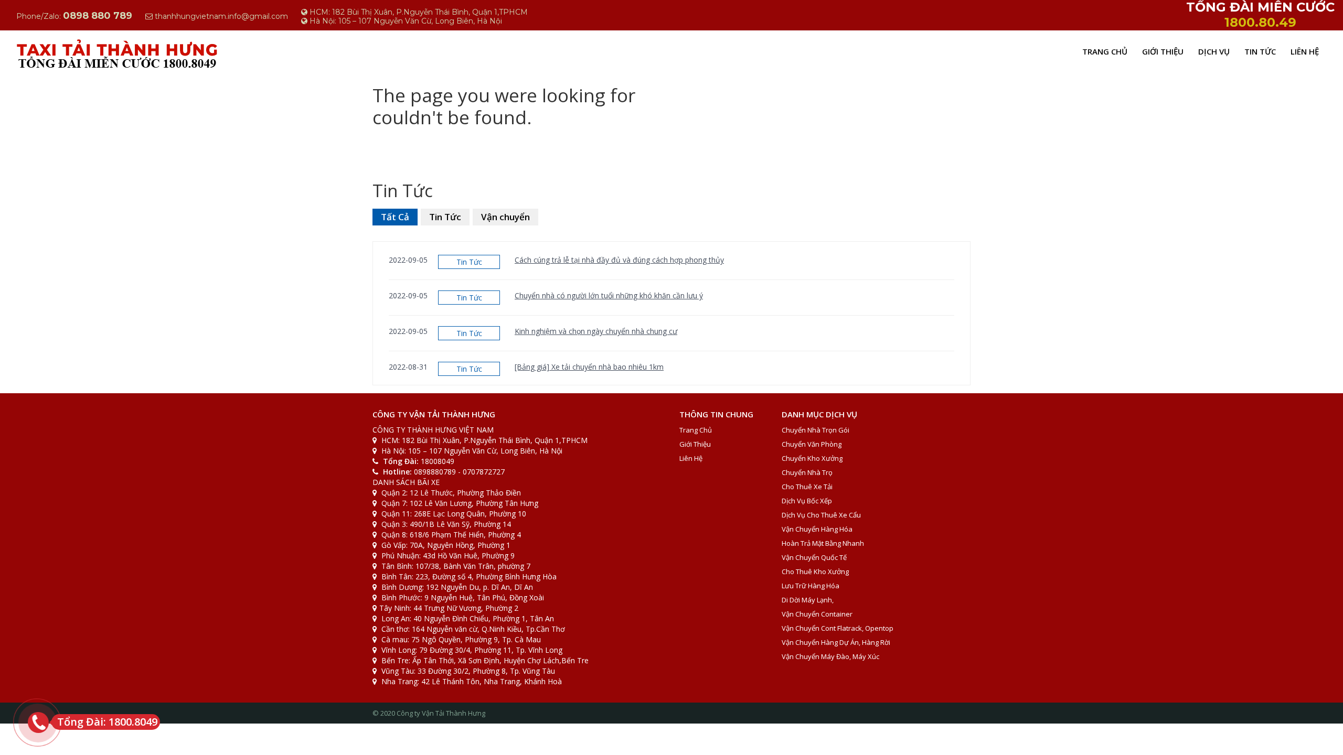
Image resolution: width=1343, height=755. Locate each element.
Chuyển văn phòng (811, 444)
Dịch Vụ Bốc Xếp (807, 500)
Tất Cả (395, 217)
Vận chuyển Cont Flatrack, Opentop (837, 628)
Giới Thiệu (1163, 51)
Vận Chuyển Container (817, 614)
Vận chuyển (505, 217)
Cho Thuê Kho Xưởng (815, 571)
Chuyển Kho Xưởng (812, 458)
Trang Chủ (1104, 51)
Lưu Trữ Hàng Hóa (810, 585)
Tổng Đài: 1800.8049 (107, 722)
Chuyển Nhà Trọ (807, 472)
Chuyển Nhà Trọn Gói (815, 430)
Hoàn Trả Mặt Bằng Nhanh (823, 543)
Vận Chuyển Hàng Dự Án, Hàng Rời (836, 642)
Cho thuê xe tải (807, 486)
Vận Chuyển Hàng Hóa (817, 529)
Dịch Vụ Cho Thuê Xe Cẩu (821, 515)
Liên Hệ (1305, 51)
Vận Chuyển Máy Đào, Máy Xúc (830, 656)
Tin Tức (1260, 51)
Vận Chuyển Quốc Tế (814, 557)
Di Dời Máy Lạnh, (808, 600)
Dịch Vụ (1214, 51)
